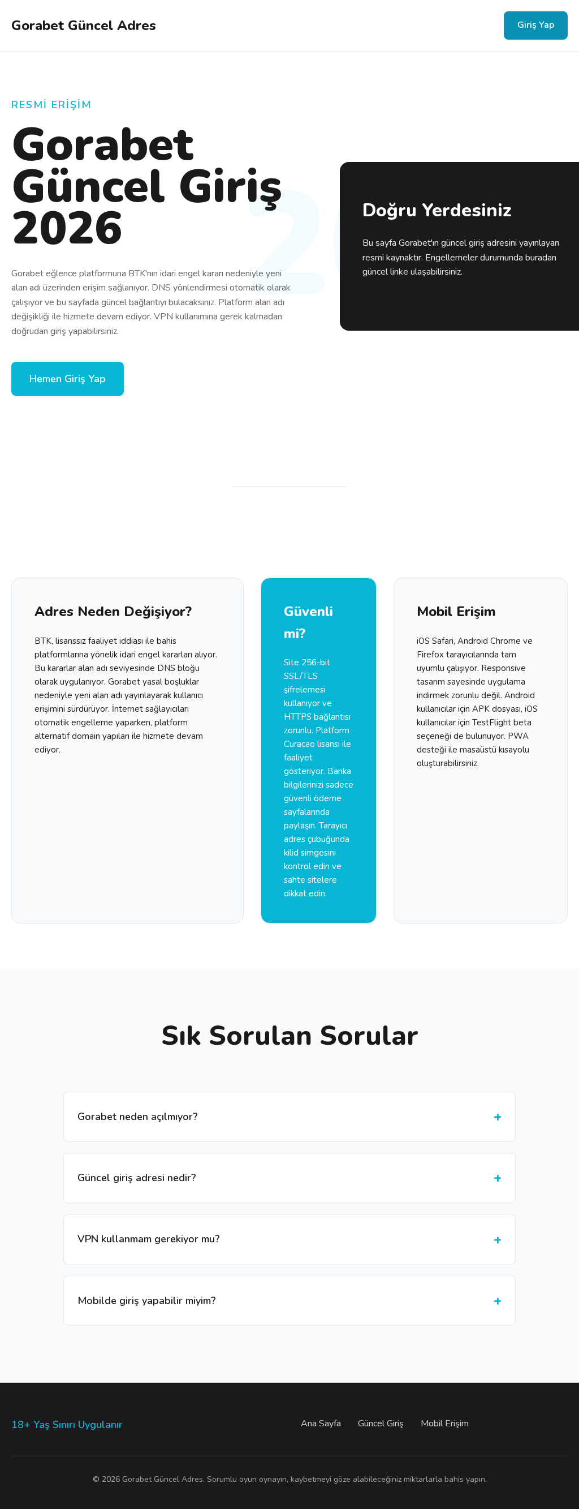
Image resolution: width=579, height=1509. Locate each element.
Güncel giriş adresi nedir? (136, 1178)
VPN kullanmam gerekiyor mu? (148, 1239)
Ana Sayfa (321, 1423)
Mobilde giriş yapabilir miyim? (146, 1300)
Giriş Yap (535, 25)
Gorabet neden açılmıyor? (137, 1116)
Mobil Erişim (445, 1423)
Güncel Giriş (381, 1423)
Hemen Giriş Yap (67, 379)
